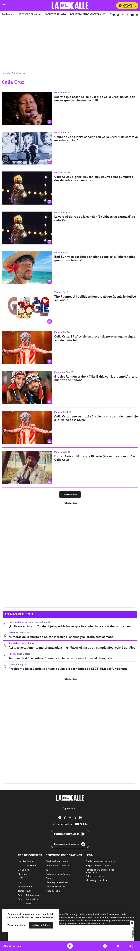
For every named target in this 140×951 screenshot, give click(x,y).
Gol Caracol (24, 870)
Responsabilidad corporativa (100, 866)
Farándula (59, 372)
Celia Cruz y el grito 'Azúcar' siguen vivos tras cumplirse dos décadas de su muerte (93, 178)
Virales (57, 292)
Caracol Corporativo (28, 899)
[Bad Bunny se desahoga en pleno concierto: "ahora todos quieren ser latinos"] (27, 267)
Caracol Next (24, 904)
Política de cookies (95, 876)
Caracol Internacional (28, 895)
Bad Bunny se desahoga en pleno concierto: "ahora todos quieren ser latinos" (94, 258)
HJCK (20, 878)
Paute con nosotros (55, 887)
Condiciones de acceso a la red (101, 861)
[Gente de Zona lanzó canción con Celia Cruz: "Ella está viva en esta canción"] (27, 148)
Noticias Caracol (26, 861)
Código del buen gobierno (58, 874)
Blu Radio (22, 874)
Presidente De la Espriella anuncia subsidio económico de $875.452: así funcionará (68, 669)
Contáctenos (52, 878)
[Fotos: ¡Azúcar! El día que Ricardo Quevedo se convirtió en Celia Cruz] (27, 467)
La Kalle (6, 73)
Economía (14, 664)
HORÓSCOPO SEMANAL (29, 14)
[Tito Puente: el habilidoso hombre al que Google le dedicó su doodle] (27, 307)
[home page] (70, 5)
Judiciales (14, 643)
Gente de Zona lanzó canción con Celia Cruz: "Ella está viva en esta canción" (96, 138)
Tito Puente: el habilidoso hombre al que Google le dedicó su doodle (95, 298)
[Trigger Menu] (5, 5)
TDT (48, 870)
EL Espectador (25, 887)
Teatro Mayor (24, 891)
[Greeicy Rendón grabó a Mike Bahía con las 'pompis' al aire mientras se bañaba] (27, 387)
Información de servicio (21, 622)
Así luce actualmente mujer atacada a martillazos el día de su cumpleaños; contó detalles (72, 647)
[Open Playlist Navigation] (136, 946)
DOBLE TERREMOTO (55, 14)
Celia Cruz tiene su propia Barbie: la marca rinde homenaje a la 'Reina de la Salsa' (96, 418)
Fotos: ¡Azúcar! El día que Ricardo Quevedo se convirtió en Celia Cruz (95, 458)
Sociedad (13, 632)
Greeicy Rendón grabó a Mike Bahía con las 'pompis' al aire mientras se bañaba (95, 378)
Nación (12, 653)
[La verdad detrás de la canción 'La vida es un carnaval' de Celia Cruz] (27, 228)
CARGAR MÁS (70, 494)
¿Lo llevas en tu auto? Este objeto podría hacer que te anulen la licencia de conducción (70, 626)
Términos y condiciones (97, 880)
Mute (105, 946)
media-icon (70, 946)
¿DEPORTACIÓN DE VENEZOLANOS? (87, 14)
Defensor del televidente (58, 866)
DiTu (20, 882)
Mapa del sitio (53, 891)
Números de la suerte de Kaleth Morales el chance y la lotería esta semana (61, 637)
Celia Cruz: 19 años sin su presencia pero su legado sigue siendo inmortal (94, 338)
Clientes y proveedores (57, 882)
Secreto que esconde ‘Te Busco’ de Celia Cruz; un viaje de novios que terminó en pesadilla (94, 98)
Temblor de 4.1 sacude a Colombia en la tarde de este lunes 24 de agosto (60, 658)
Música (58, 92)
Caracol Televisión (27, 866)
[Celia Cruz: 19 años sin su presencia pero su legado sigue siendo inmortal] (27, 347)
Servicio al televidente (57, 861)
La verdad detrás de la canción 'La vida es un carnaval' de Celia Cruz (94, 218)
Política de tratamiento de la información (100, 871)
